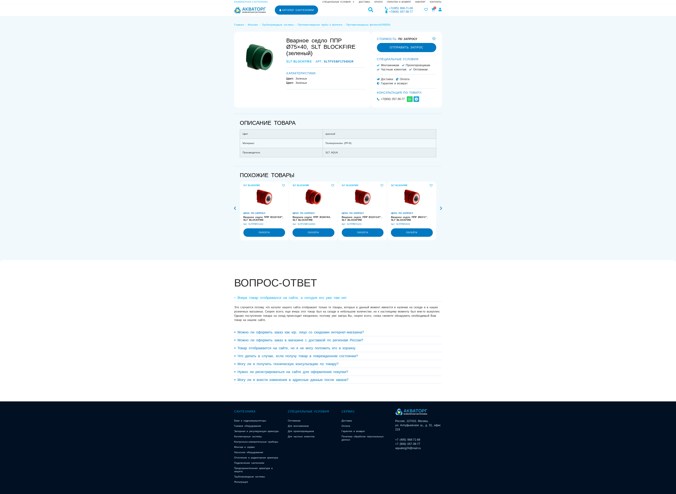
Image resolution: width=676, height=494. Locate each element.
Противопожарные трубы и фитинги (320, 24)
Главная (239, 24)
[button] (235, 208)
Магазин (253, 24)
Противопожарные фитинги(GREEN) (368, 24)
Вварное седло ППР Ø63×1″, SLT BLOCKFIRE (409, 218)
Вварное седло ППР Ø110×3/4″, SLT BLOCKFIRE (263, 218)
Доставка (364, 2)
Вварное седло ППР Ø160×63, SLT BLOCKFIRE (312, 218)
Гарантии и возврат (399, 2)
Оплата (378, 2)
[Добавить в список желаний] (434, 39)
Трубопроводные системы (278, 24)
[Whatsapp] (409, 99)
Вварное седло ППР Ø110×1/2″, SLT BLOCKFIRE (361, 218)
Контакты (435, 2)
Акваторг (420, 2)
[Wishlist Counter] (426, 9)
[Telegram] (416, 99)
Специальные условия (336, 2)
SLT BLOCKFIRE (299, 61)
